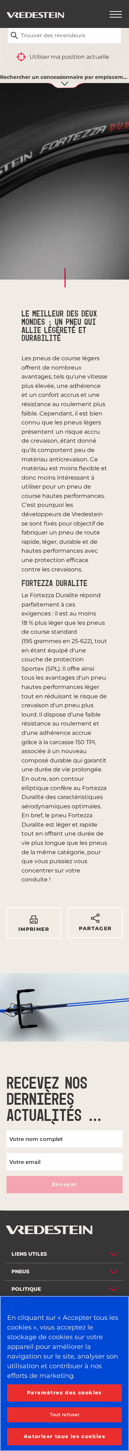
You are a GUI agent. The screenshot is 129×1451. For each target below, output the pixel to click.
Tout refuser (65, 1414)
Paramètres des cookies (64, 1392)
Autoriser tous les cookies (64, 1436)
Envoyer (64, 1184)
